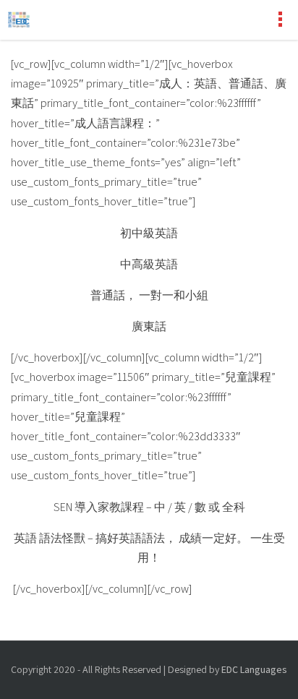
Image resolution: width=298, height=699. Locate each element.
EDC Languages (254, 669)
